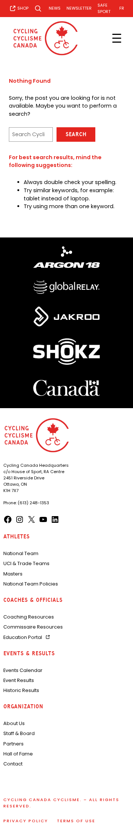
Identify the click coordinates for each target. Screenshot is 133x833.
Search (75, 134)
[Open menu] (116, 38)
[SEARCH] (38, 8)
